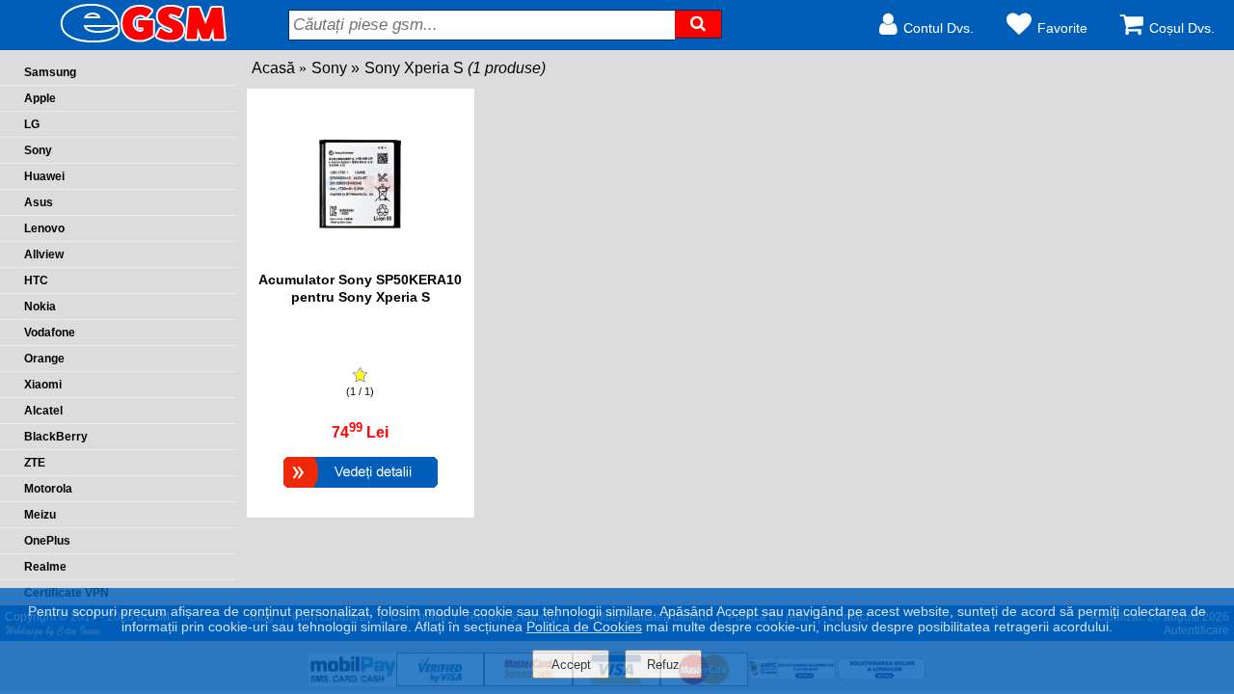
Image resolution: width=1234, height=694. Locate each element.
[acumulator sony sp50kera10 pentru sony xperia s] (360, 262)
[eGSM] (120, 41)
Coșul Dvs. (1182, 28)
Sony (329, 68)
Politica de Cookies (584, 626)
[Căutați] (698, 24)
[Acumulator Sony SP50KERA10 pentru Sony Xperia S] (360, 490)
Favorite (1062, 28)
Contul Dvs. (938, 28)
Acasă (273, 68)
